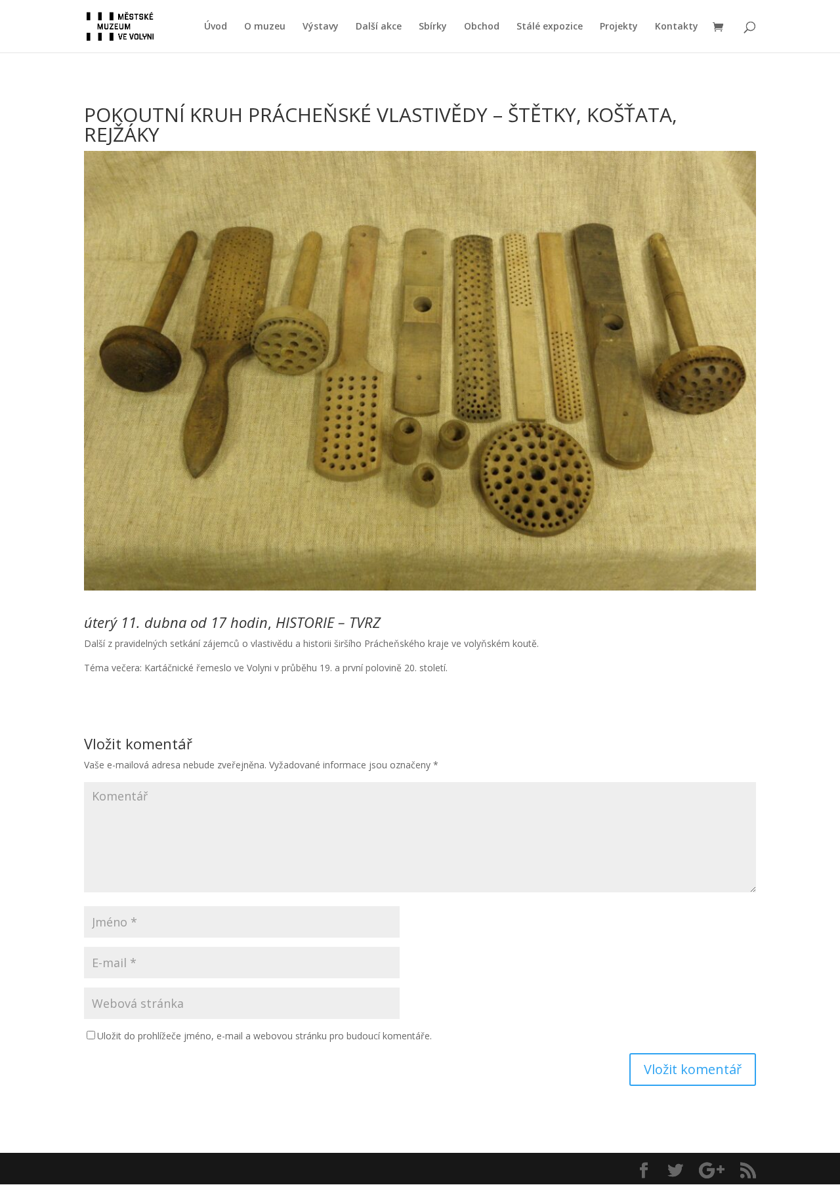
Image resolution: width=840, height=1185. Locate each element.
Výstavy (321, 27)
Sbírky (433, 27)
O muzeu (264, 27)
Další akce (379, 27)
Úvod (215, 27)
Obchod (481, 27)
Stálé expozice (549, 27)
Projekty (619, 27)
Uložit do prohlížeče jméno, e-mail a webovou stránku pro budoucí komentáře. (264, 1035)
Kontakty (676, 27)
